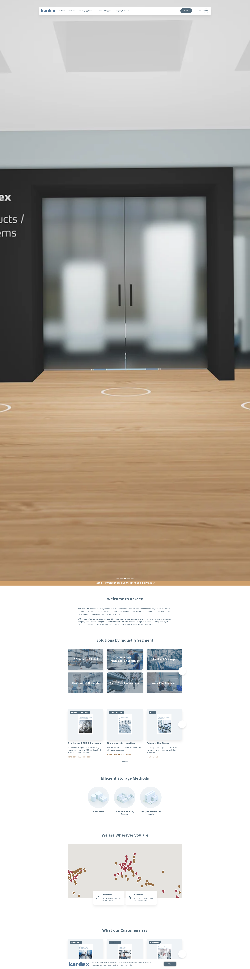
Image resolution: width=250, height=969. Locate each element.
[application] (125, 964)
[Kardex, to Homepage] (48, 10)
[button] (126, 861)
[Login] (200, 11)
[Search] (195, 11)
